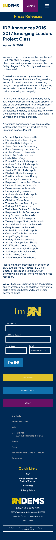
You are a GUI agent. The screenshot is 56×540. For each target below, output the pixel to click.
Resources (17, 458)
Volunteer (28, 378)
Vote (14, 427)
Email (31, 346)
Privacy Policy (28, 490)
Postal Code (10, 346)
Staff (28, 474)
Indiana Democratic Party (11, 6)
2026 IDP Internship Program (29, 436)
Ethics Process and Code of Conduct (28, 479)
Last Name (13, 335)
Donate (31, 5)
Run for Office (28, 390)
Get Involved (18, 433)
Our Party (16, 416)
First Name (13, 324)
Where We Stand (20, 421)
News (14, 447)
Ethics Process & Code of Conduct (28, 452)
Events (15, 441)
